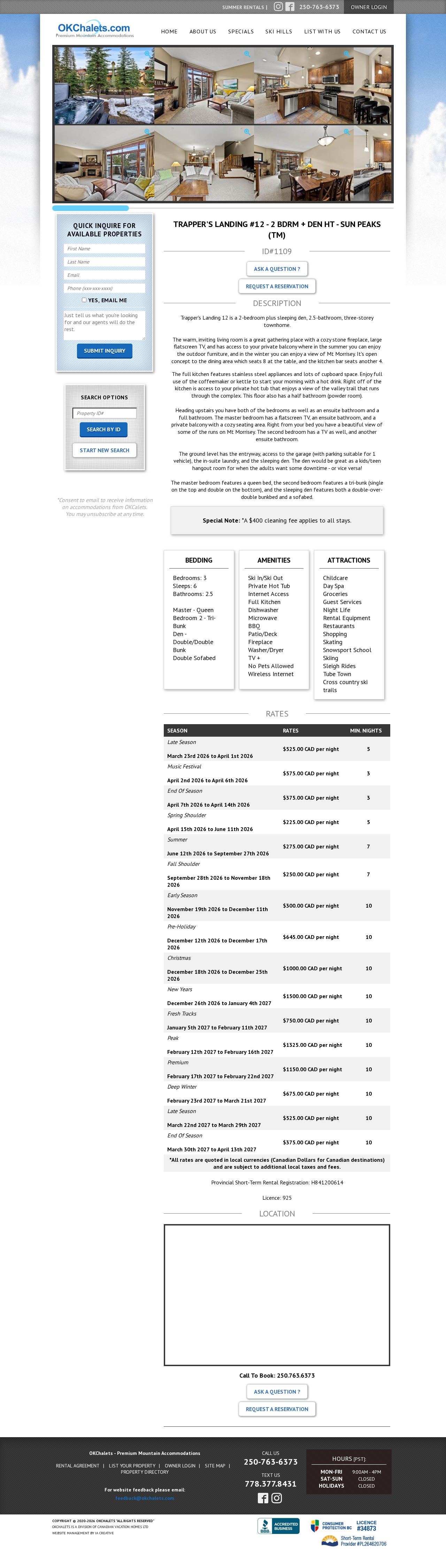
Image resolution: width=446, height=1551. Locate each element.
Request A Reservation (277, 286)
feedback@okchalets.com (144, 1498)
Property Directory (145, 1472)
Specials (241, 31)
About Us (203, 31)
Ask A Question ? (277, 268)
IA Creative (104, 1533)
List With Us (322, 31)
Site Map (215, 1466)
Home (169, 31)
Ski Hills (279, 31)
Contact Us (369, 31)
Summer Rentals (243, 7)
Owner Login (180, 1466)
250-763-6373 (271, 1461)
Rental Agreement (78, 1466)
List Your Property (132, 1466)
